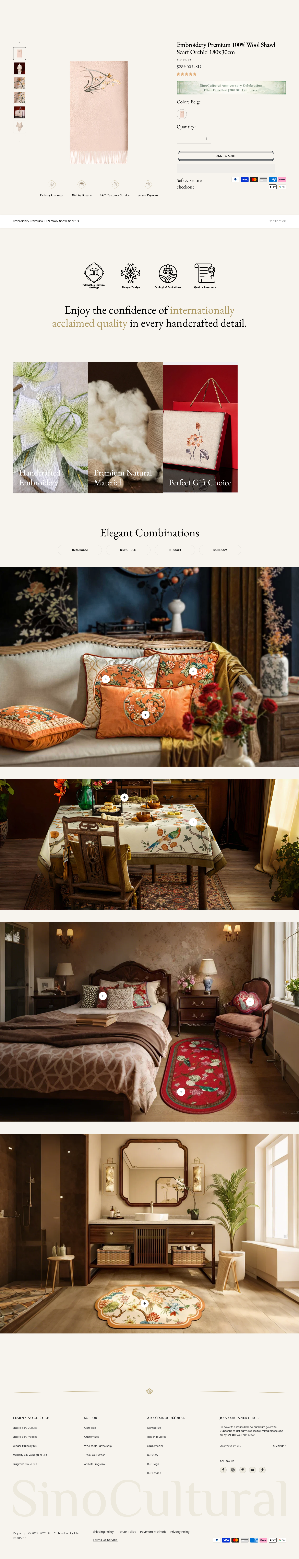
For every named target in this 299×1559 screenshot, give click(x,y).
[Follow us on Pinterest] (242, 1470)
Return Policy (127, 1532)
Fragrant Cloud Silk (25, 1464)
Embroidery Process (25, 1436)
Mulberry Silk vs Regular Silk (30, 1455)
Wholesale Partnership (98, 1446)
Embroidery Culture (25, 1428)
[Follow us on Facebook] (223, 1470)
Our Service (154, 1473)
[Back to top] (287, 1519)
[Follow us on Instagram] (233, 1470)
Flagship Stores (156, 1436)
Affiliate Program (94, 1464)
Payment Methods (153, 1532)
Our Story (152, 1455)
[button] (187, 74)
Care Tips (90, 1428)
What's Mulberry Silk (25, 1446)
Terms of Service (105, 1540)
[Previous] (19, 43)
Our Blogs (153, 1464)
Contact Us (154, 1428)
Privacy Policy (180, 1532)
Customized (91, 1436)
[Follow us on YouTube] (252, 1470)
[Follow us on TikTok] (262, 1470)
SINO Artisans (155, 1446)
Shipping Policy (103, 1532)
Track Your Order (94, 1455)
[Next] (19, 142)
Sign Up (278, 1445)
